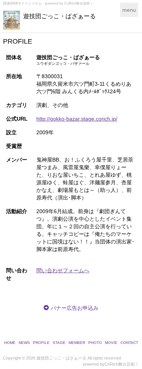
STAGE (59, 343)
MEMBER (77, 343)
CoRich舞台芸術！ (122, 364)
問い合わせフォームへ (62, 270)
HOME (10, 343)
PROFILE (41, 343)
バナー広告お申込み (74, 308)
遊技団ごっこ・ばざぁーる (59, 16)
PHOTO (95, 343)
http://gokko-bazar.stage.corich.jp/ (76, 119)
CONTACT (129, 343)
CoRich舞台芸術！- (79, 3)
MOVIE (111, 343)
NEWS (24, 343)
